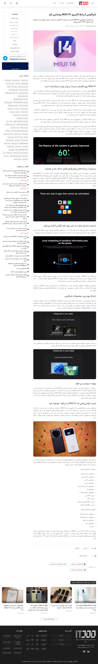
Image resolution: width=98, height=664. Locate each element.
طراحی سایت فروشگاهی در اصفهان (20, 121)
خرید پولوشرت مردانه (23, 90)
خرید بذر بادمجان (24, 112)
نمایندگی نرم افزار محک (23, 93)
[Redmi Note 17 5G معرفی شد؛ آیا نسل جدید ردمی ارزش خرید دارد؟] (85, 595)
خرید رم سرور (18, 146)
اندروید (85, 548)
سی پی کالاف (25, 134)
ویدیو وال (8, 131)
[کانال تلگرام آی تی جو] (15, 58)
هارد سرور (18, 112)
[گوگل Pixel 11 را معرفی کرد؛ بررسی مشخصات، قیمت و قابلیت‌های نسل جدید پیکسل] (37, 595)
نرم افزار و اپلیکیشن (69, 26)
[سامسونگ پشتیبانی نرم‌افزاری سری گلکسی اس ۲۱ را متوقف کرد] (12, 595)
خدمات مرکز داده (24, 80)
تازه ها (76, 26)
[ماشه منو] (91, 3)
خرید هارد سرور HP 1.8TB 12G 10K (21, 99)
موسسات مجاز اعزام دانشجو (15, 156)
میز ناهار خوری (25, 115)
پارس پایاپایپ (25, 159)
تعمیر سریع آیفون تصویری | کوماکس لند (19, 131)
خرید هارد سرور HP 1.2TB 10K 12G (21, 102)
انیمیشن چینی (11, 149)
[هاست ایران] (15, 66)
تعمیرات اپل (17, 140)
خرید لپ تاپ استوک (15, 127)
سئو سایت (6, 156)
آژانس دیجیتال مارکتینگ (23, 96)
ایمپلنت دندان (7, 143)
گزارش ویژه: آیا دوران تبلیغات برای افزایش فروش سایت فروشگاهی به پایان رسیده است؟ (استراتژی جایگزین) (15, 200)
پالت (4, 153)
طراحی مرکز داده (8, 80)
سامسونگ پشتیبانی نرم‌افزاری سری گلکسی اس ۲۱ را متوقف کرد (13, 608)
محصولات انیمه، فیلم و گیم (22, 124)
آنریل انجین (10, 109)
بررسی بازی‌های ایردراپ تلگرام (19, 272)
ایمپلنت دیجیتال (10, 146)
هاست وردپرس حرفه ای (23, 86)
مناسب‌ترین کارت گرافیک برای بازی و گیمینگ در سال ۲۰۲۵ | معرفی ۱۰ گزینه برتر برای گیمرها (14, 217)
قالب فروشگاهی (24, 83)
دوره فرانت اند (9, 153)
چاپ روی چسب (10, 137)
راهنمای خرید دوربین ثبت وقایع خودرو (16, 256)
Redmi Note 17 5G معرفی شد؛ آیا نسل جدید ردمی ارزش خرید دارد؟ (86, 608)
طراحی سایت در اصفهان (12, 86)
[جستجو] (5, 3)
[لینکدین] (88, 652)
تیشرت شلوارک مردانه (13, 90)
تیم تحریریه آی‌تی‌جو (91, 26)
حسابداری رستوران (10, 140)
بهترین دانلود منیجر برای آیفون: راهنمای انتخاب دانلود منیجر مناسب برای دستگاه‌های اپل (15, 223)
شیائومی (77, 548)
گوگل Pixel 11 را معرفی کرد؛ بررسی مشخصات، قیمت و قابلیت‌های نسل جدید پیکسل (38, 608)
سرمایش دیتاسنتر (16, 80)
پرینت (7, 121)
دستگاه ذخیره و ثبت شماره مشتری (21, 153)
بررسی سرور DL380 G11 (10, 124)
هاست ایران (90, 647)
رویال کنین (17, 83)
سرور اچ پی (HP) (24, 127)
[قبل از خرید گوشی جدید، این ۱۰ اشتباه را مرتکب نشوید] (61, 595)
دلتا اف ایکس (25, 146)
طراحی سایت (16, 109)
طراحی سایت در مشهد (8, 134)
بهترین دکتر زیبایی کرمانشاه (22, 118)
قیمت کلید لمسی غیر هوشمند (11, 93)
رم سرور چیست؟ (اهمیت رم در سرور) (17, 192)
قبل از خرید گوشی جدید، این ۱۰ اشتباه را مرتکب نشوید (61, 607)
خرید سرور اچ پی (17, 134)
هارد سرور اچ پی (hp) (13, 105)
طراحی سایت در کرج (19, 137)
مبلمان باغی (12, 112)
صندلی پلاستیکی (17, 115)
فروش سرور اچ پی (10, 83)
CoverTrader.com (24, 143)
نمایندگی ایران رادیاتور (23, 105)
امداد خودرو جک (24, 140)
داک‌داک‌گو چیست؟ (21, 269)
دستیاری (26, 137)
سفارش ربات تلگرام (8, 102)
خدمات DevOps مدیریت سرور (22, 149)
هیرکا (11, 121)
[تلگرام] (83, 652)
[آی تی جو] (82, 3)
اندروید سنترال (83, 555)
